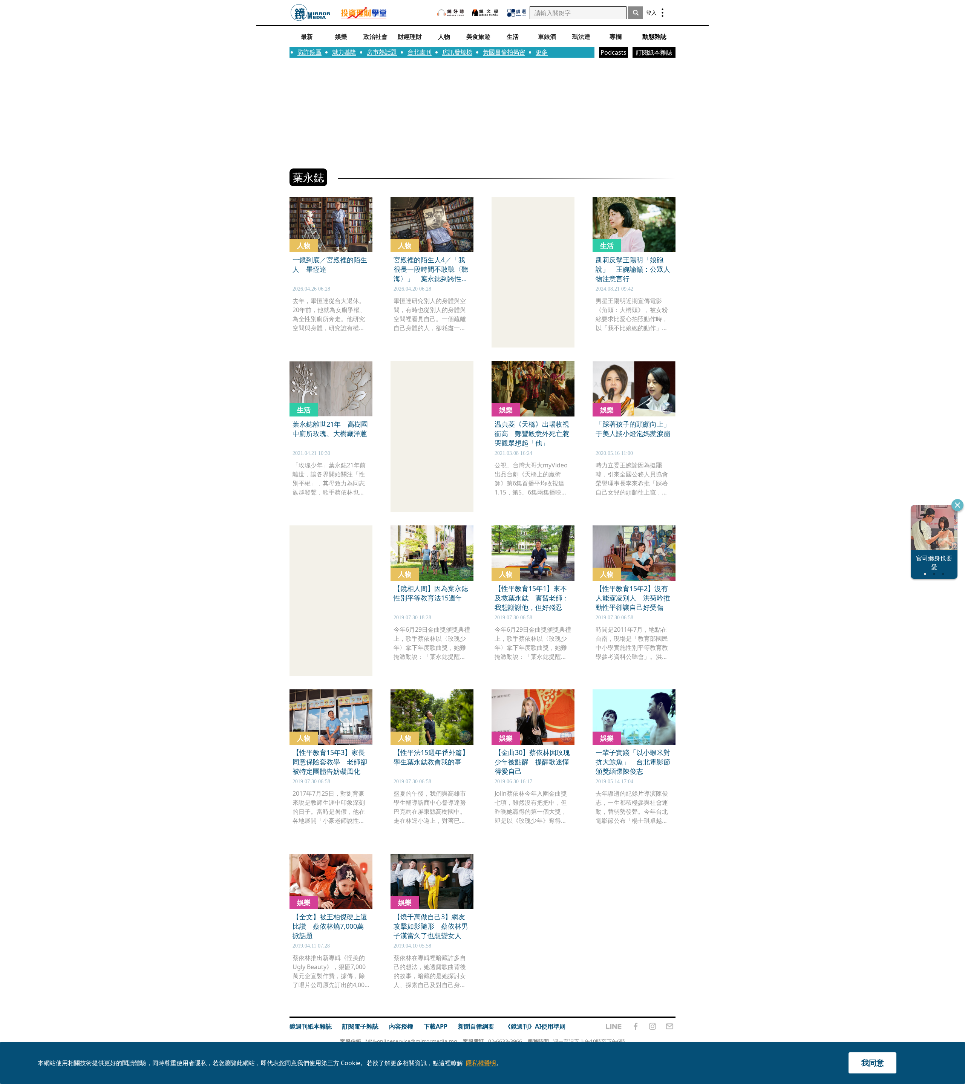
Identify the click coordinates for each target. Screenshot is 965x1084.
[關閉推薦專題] (957, 505)
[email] (670, 1026)
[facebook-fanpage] (635, 1026)
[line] (613, 1026)
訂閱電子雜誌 (360, 1026)
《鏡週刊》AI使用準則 (535, 1026)
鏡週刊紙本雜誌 (311, 1026)
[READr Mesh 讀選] (516, 13)
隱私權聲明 (481, 1063)
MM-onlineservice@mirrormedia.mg (411, 1041)
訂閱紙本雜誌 (654, 52)
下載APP (435, 1026)
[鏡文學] (486, 12)
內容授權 (401, 1026)
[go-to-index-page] (310, 12)
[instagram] (652, 1026)
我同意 (872, 1063)
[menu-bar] (662, 12)
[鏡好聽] (450, 12)
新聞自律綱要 (476, 1026)
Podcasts (613, 52)
